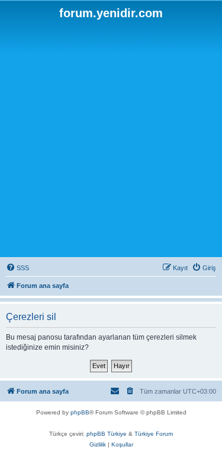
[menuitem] (17, 268)
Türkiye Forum (153, 433)
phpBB (79, 412)
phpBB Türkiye (106, 433)
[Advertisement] (111, 137)
